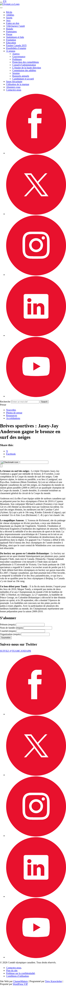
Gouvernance (18, 56)
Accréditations (13, 418)
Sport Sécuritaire (14, 81)
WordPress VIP (20, 984)
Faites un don (12, 23)
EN (4, 1)
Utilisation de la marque (17, 84)
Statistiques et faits (15, 37)
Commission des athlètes (24, 70)
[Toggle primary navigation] (1, 2)
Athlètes (10, 15)
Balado (9, 28)
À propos (10, 51)
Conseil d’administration (24, 65)
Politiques (17, 59)
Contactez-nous (13, 90)
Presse (9, 34)
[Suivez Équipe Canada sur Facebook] (36, 153)
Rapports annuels (20, 76)
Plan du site (11, 970)
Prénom (8, 624)
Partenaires (11, 31)
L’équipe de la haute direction (26, 67)
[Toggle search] (1, 7)
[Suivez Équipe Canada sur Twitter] (36, 214)
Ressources (11, 415)
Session (16, 73)
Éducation (11, 42)
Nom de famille (11, 627)
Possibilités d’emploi (16, 48)
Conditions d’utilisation (17, 976)
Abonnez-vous (13, 87)
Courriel (8, 631)
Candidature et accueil (23, 78)
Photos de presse (14, 412)
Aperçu (15, 53)
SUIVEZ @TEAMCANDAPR (15, 651)
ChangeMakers (20, 981)
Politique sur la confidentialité (20, 973)
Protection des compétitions (25, 62)
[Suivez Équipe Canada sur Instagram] (36, 274)
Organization (10, 634)
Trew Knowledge (53, 981)
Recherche (5, 401)
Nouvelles (11, 410)
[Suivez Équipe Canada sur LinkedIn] (36, 335)
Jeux (8, 20)
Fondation (11, 40)
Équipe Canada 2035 (16, 45)
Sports (9, 17)
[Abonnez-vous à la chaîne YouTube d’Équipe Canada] (36, 396)
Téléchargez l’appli (15, 26)
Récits (9, 12)
